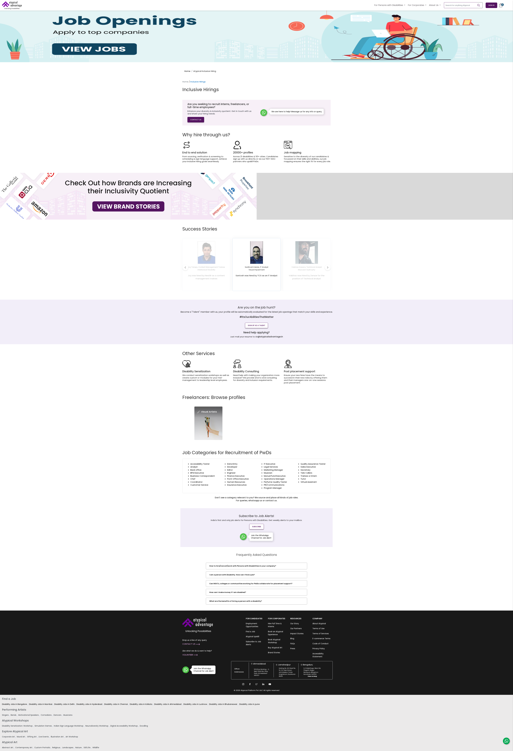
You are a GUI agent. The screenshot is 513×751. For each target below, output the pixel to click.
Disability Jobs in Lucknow (195, 704)
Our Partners (296, 628)
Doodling (144, 726)
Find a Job (250, 631)
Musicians (68, 715)
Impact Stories (297, 633)
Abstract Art (8, 747)
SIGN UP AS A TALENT (256, 325)
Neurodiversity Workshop (97, 726)
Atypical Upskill (252, 636)
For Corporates (416, 5)
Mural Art (21, 736)
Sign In (491, 5)
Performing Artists (14, 710)
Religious (56, 747)
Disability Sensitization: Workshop (17, 726)
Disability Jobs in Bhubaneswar (223, 704)
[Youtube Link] (270, 684)
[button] (185, 267)
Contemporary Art (24, 747)
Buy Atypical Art (275, 647)
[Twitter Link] (256, 684)
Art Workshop (72, 736)
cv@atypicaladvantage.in (269, 336)
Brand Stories (274, 652)
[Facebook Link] (249, 684)
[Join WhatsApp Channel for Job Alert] (243, 536)
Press (292, 648)
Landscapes (68, 747)
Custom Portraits (42, 747)
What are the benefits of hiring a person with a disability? (235, 601)
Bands (14, 715)
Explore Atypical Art (15, 731)
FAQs (292, 643)
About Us (434, 5)
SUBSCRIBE (256, 526)
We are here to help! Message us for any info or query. (296, 111)
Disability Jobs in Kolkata (141, 704)
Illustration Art (57, 736)
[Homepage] (12, 5)
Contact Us (189, 644)
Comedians (46, 715)
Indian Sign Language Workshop (69, 726)
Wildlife (96, 747)
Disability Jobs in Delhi (64, 704)
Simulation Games (43, 726)
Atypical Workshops (15, 720)
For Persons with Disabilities (389, 5)
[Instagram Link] (243, 684)
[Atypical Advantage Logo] (197, 622)
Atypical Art (9, 742)
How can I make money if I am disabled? (227, 592)
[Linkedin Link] (263, 684)
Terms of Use (318, 628)
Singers (5, 715)
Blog (292, 638)
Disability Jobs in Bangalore (15, 704)
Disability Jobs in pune (249, 704)
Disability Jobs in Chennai (116, 704)
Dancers (58, 715)
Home (187, 71)
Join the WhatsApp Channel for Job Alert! (261, 536)
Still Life (87, 747)
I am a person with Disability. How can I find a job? (232, 575)
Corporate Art (8, 736)
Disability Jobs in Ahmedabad (168, 704)
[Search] (480, 5)
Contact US (195, 120)
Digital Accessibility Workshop (124, 726)
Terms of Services (320, 633)
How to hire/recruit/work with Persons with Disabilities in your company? (242, 566)
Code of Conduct (320, 643)
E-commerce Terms (321, 638)
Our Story (294, 623)
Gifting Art (32, 736)
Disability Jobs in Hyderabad (89, 704)
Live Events (44, 736)
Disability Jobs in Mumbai (41, 704)
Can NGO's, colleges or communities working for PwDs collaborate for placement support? (250, 583)
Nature (78, 747)
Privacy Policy (318, 648)
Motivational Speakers (28, 715)
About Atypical (319, 623)
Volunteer (188, 654)
